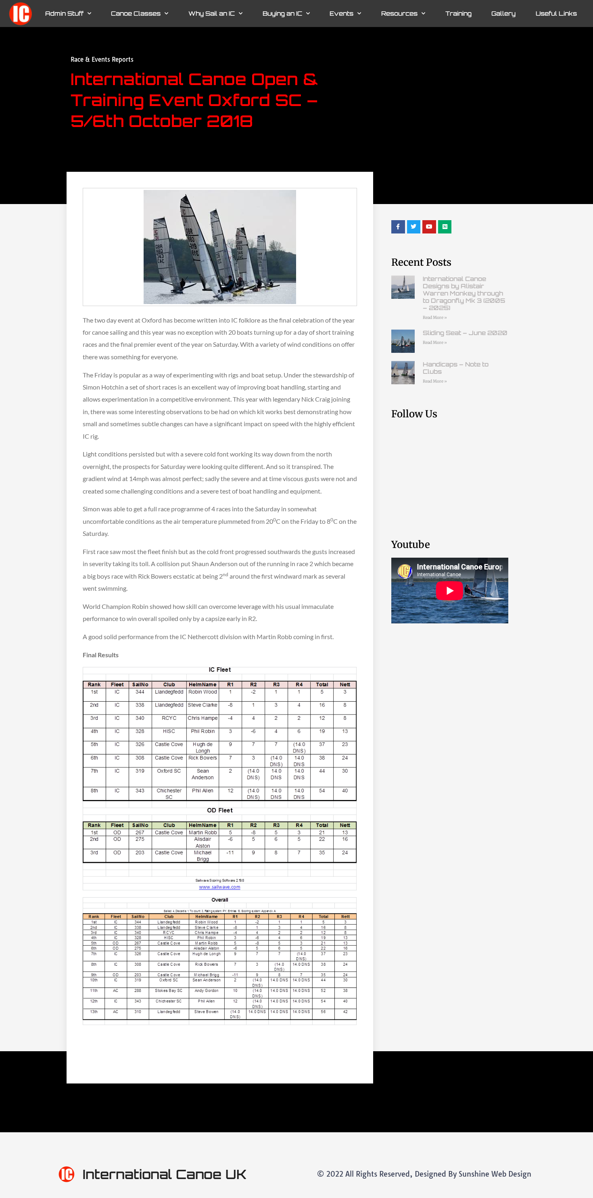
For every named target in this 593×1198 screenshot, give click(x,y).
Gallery (503, 13)
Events (341, 13)
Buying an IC (282, 13)
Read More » (435, 317)
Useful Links (556, 13)
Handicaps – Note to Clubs (456, 367)
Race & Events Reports (102, 59)
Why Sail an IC (211, 13)
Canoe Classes (136, 13)
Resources (399, 13)
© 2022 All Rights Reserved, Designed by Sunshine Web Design (424, 1174)
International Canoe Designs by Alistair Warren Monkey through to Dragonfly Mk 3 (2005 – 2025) (464, 293)
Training (458, 13)
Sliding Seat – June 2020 (465, 333)
